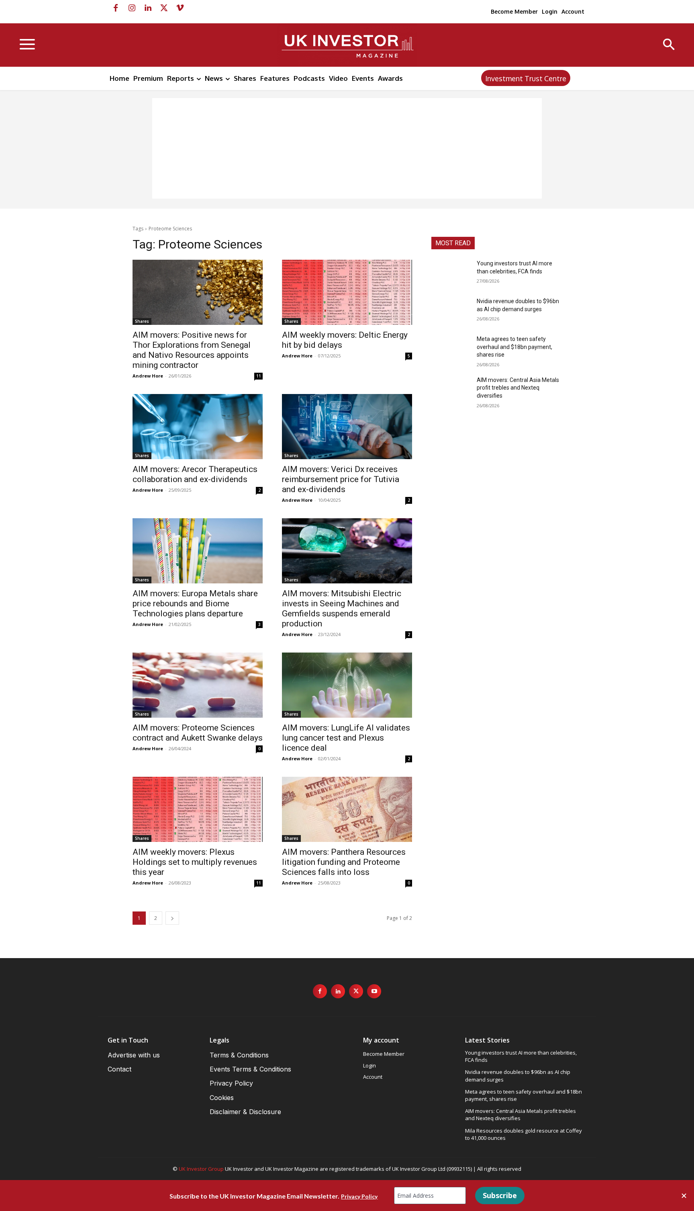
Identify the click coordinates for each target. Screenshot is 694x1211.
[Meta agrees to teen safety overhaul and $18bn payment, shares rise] (450, 349)
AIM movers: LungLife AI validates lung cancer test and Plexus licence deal (346, 738)
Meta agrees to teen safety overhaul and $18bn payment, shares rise (514, 347)
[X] (164, 8)
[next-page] (172, 918)
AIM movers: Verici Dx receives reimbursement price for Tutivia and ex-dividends (340, 479)
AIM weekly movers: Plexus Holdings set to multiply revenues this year (195, 862)
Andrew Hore (148, 376)
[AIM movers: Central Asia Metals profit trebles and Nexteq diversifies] (450, 390)
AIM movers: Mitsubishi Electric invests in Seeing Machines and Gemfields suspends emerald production (341, 608)
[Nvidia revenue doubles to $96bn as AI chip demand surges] (450, 311)
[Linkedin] (148, 8)
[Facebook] (116, 8)
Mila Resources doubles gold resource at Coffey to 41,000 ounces (523, 1134)
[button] (668, 45)
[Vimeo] (180, 8)
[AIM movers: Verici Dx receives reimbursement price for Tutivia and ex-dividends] (347, 426)
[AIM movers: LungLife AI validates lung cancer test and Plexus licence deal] (347, 685)
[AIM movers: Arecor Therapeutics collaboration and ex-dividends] (198, 426)
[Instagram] (132, 8)
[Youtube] (374, 991)
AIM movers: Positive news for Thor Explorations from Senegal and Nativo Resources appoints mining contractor (192, 350)
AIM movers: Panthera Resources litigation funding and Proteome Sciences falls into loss (344, 862)
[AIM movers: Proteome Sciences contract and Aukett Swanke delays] (198, 685)
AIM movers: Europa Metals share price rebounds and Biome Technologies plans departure (195, 603)
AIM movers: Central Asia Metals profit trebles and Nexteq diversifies (518, 388)
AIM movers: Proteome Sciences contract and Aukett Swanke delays (198, 733)
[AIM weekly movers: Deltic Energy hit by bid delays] (347, 292)
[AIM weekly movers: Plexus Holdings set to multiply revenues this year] (198, 809)
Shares (142, 321)
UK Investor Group (201, 1168)
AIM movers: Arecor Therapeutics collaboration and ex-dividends (195, 474)
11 (258, 376)
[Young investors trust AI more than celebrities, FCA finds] (450, 273)
